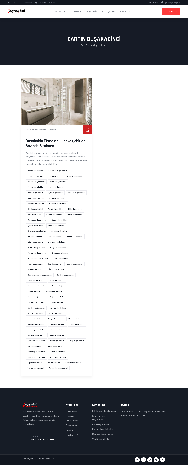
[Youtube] (162, 459)
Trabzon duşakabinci (36, 357)
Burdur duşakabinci (54, 214)
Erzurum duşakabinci (36, 247)
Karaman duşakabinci (36, 280)
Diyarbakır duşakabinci (37, 231)
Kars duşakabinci (57, 280)
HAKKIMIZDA (75, 11)
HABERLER (125, 11)
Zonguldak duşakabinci (58, 368)
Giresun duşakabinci (59, 253)
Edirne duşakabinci (74, 236)
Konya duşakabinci (56, 302)
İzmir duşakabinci (56, 269)
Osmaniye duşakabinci (37, 330)
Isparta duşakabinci (74, 264)
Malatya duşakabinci (58, 308)
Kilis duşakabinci (34, 291)
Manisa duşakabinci (35, 313)
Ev (82, 45)
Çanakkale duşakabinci (37, 220)
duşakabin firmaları (59, 231)
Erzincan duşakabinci (56, 242)
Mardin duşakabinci (56, 313)
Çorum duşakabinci (35, 225)
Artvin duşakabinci (35, 192)
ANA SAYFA (60, 11)
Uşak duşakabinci (35, 363)
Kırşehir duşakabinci (58, 297)
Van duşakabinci (53, 363)
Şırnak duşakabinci (54, 346)
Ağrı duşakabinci (54, 176)
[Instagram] (156, 459)
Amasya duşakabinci (36, 181)
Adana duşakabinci (35, 171)
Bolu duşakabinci (34, 214)
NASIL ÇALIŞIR (108, 11)
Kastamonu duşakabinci (37, 286)
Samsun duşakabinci (57, 335)
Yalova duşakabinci (73, 363)
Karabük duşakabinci (65, 275)
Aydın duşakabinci (55, 192)
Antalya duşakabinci (36, 187)
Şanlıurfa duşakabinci (36, 341)
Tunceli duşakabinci (58, 357)
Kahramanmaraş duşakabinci (40, 275)
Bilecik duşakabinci (35, 209)
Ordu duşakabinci (77, 324)
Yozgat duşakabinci (36, 368)
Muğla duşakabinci (55, 319)
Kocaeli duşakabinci (36, 302)
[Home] (16, 11)
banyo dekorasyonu (36, 198)
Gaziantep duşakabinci (37, 253)
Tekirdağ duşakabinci (36, 352)
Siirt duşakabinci (57, 341)
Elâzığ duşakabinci (35, 242)
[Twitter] (137, 459)
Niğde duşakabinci (57, 324)
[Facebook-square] (143, 459)
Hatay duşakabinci (35, 264)
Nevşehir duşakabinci (36, 324)
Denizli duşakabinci (56, 225)
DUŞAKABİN (91, 11)
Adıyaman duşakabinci (57, 171)
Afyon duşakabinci (35, 176)
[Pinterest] (149, 459)
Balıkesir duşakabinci (76, 192)
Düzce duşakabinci (54, 236)
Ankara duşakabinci (58, 181)
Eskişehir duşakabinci (58, 247)
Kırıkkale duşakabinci (54, 291)
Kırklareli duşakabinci (36, 297)
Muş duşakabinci (75, 319)
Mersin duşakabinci (35, 319)
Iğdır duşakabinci (54, 264)
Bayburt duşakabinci (57, 204)
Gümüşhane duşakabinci (38, 258)
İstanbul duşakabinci (36, 269)
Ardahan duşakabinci (57, 187)
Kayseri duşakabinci (60, 286)
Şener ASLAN (49, 458)
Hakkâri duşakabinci (61, 258)
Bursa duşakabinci (74, 214)
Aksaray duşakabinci (74, 176)
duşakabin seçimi (35, 236)
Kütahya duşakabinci (36, 308)
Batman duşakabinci (36, 204)
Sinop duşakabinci (76, 341)
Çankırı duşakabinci (59, 220)
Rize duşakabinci (58, 330)
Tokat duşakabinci (57, 352)
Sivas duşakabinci (35, 346)
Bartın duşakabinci (56, 198)
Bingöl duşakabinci (55, 209)
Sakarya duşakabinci (36, 335)
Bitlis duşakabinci (75, 209)
